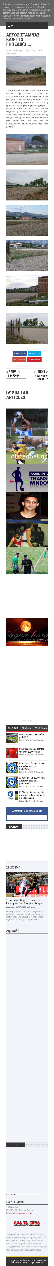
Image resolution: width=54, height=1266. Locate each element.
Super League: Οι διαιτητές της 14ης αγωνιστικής (31, 750)
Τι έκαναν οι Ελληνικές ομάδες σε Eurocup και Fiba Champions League (24, 902)
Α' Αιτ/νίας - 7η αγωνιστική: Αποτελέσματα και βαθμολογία (32, 780)
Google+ (20, 359)
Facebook (20, 353)
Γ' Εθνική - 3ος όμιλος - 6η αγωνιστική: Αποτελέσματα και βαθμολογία (32, 795)
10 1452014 (12, 375)
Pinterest (35, 359)
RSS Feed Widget (27, 721)
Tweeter (36, 353)
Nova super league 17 (41, 377)
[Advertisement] (27, 598)
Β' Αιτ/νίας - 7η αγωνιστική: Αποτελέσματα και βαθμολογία (32, 766)
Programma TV (11, 1194)
